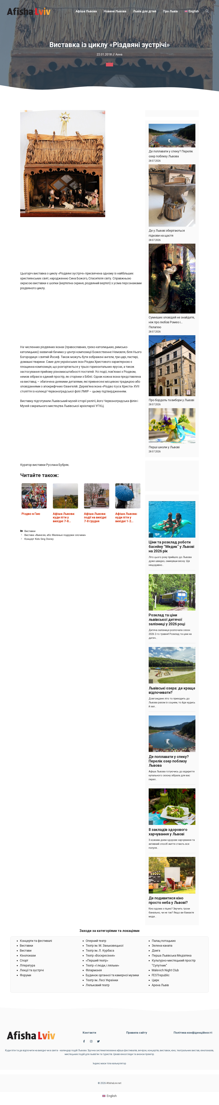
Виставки (29, 531)
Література (27, 965)
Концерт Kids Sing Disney (39, 539)
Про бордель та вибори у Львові (171, 400)
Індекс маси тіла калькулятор (109, 1063)
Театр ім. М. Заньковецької (104, 945)
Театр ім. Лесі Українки (102, 980)
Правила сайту (136, 1032)
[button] (207, 11)
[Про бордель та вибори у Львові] (172, 366)
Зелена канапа (162, 945)
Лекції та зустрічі (32, 970)
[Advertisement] (81, 246)
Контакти (89, 1032)
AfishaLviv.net (113, 1083)
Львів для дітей (144, 11)
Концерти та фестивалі (36, 941)
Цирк (155, 980)
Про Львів (170, 11)
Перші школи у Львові (164, 447)
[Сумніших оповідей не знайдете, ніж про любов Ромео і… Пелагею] (172, 279)
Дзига (156, 950)
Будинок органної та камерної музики (112, 975)
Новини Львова (115, 11)
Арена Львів (160, 985)
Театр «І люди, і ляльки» (102, 965)
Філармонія (94, 970)
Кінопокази (28, 955)
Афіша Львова (86, 11)
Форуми (25, 975)
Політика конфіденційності (193, 1032)
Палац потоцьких (164, 941)
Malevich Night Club (165, 970)
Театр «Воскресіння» (100, 955)
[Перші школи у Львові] (172, 426)
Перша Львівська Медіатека (171, 955)
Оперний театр (96, 941)
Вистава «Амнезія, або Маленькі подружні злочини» (55, 535)
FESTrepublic (161, 975)
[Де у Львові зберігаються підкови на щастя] (172, 196)
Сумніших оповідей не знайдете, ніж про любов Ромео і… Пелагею (172, 322)
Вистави (25, 950)
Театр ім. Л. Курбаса (100, 950)
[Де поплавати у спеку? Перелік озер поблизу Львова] (172, 136)
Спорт (24, 960)
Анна (118, 54)
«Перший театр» (97, 960)
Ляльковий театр (98, 985)
